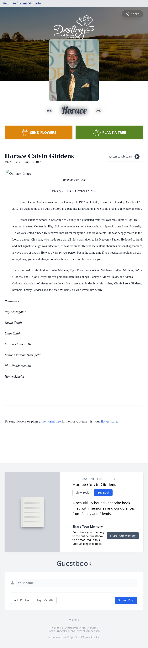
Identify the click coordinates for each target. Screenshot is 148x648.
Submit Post (126, 600)
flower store (109, 421)
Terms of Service (84, 631)
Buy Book (103, 492)
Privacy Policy (63, 631)
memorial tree (51, 421)
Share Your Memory (122, 535)
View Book (82, 492)
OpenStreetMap (78, 637)
